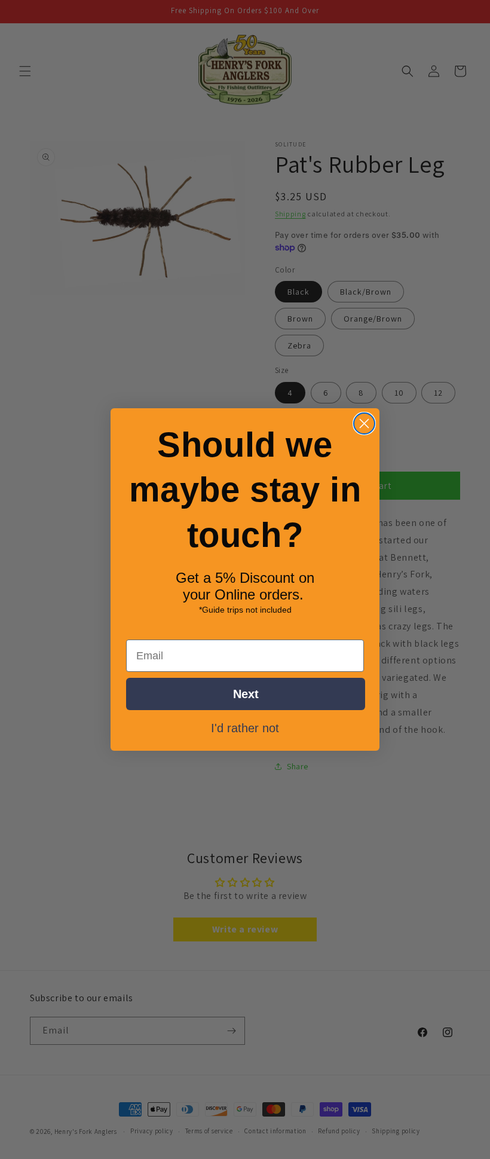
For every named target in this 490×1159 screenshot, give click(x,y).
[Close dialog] (364, 423)
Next (246, 694)
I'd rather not (245, 727)
